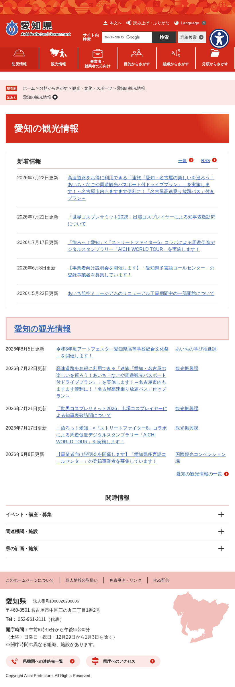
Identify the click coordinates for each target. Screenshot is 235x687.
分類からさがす (54, 88)
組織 (176, 64)
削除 (55, 97)
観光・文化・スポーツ (92, 88)
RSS (205, 160)
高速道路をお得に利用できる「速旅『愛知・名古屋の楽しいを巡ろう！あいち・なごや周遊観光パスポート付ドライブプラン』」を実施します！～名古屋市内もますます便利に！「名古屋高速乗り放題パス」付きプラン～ (111, 382)
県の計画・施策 (22, 548)
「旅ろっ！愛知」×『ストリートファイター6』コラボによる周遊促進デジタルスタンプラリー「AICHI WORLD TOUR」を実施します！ (111, 435)
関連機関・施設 (22, 531)
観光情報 (58, 64)
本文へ (116, 23)
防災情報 (19, 64)
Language (190, 23)
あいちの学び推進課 (196, 349)
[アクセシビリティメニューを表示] (219, 39)
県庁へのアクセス (119, 661)
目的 (137, 64)
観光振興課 (186, 368)
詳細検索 (189, 37)
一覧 (182, 160)
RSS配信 (161, 580)
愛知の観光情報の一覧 (199, 473)
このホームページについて (30, 580)
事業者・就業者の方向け (98, 63)
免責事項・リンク (125, 580)
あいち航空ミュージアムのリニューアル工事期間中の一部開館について (141, 293)
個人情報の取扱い (82, 580)
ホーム (29, 88)
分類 (215, 64)
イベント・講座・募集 (29, 514)
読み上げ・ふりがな (151, 23)
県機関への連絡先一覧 (43, 661)
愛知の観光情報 (37, 97)
